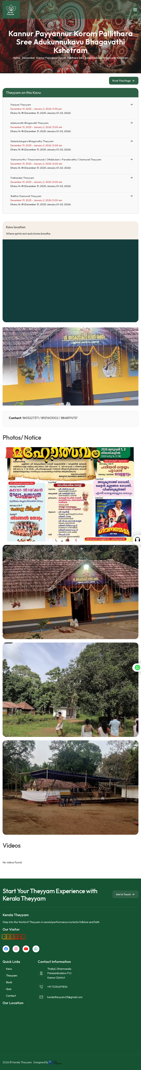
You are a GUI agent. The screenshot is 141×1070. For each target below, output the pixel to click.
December (28, 58)
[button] (135, 9)
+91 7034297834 (57, 986)
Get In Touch (123, 894)
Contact (11, 995)
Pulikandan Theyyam (22, 177)
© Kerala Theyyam (21, 1062)
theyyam (11, 975)
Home (16, 58)
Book (9, 982)
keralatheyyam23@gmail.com (65, 997)
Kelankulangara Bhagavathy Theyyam (32, 141)
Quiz (9, 989)
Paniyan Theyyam (20, 104)
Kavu (9, 968)
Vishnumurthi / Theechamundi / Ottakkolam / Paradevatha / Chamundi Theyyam (55, 159)
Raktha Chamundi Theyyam (25, 196)
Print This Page (121, 80)
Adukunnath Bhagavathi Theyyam (29, 123)
